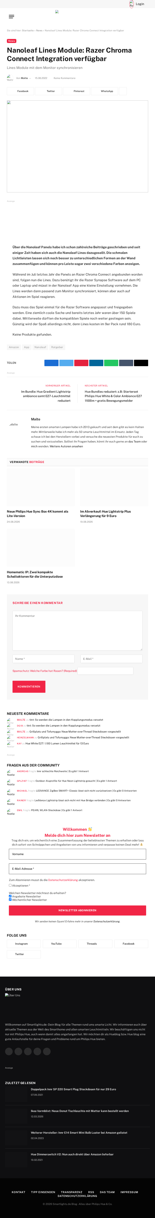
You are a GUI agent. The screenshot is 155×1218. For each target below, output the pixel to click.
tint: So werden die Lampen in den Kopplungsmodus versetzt (66, 719)
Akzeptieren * (21, 885)
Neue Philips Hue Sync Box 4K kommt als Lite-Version (37, 514)
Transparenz (72, 1192)
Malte (24, 78)
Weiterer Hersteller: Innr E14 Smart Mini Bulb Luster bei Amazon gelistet (79, 1132)
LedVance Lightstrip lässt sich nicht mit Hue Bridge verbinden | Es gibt (83, 800)
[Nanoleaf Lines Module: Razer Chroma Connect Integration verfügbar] (77, 146)
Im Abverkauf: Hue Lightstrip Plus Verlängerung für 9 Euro (105, 514)
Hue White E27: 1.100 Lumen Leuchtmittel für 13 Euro (57, 743)
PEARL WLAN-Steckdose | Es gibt (56, 810)
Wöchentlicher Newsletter (29, 899)
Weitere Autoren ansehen (66, 446)
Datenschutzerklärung (106, 921)
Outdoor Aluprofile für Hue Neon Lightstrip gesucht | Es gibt (76, 780)
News (39, 30)
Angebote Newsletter (26, 896)
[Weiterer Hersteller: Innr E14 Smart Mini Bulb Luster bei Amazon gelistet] (16, 1137)
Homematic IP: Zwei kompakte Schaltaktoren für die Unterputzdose (35, 574)
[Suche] (116, 4)
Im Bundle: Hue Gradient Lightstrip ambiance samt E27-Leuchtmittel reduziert (45, 396)
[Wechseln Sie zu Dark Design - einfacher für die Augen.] (123, 4)
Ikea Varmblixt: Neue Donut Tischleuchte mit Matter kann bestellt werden (80, 1111)
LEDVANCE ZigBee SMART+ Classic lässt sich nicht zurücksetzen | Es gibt (86, 790)
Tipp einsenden (43, 1192)
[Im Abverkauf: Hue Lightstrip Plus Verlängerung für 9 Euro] (114, 487)
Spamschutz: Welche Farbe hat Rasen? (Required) (45, 670)
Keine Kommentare (64, 78)
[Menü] (11, 16)
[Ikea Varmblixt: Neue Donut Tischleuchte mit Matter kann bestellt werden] (16, 1116)
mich (34, 446)
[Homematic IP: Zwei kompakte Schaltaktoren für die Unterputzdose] (41, 548)
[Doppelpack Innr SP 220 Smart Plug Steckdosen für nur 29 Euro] (16, 1094)
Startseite (28, 30)
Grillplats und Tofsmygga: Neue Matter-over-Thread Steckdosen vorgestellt (75, 731)
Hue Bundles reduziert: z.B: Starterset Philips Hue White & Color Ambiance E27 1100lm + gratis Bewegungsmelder (113, 396)
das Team (134, 441)
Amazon (14, 347)
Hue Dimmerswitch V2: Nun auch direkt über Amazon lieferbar (72, 1154)
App (26, 347)
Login (140, 4)
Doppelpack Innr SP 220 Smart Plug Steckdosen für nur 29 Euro (73, 1089)
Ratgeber (57, 347)
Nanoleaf (40, 347)
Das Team (107, 1192)
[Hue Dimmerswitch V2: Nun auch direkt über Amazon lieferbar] (16, 1159)
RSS (91, 1192)
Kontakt (18, 1192)
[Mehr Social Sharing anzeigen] (123, 91)
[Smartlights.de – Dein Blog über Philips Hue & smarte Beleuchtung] (77, 16)
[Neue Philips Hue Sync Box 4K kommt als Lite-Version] (41, 487)
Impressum (129, 1192)
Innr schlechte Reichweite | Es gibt (63, 771)
